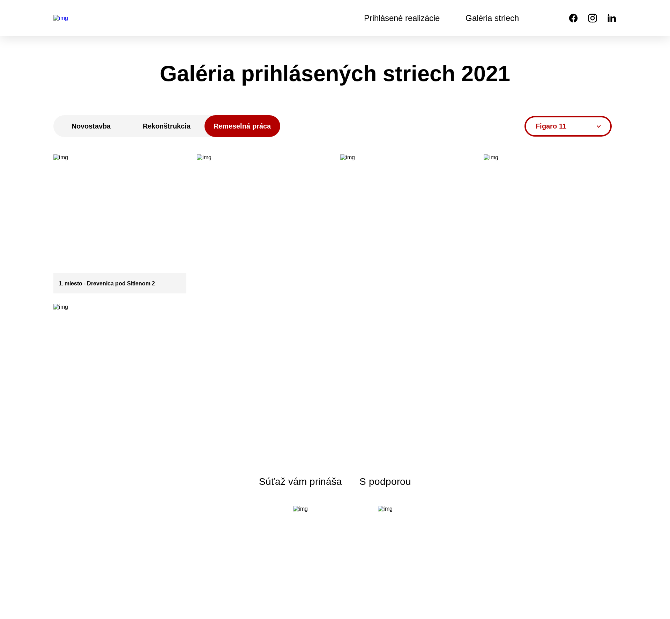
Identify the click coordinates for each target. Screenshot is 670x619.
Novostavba (91, 126)
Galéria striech (492, 18)
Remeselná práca (242, 126)
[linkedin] (611, 18)
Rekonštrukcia (167, 126)
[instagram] (592, 18)
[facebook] (573, 18)
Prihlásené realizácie (402, 18)
